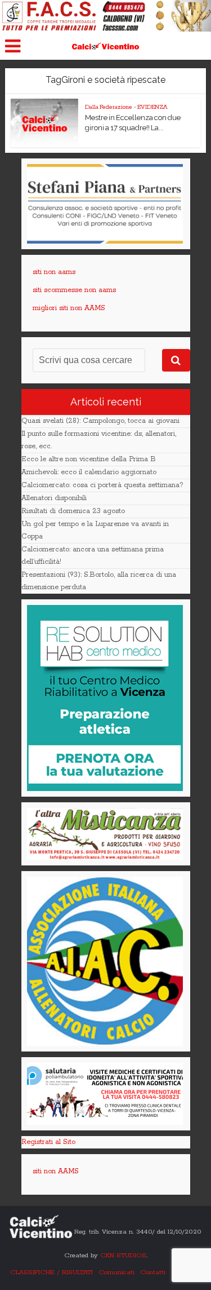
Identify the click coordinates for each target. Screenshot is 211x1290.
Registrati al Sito (48, 1142)
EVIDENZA (152, 107)
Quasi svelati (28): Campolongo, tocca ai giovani (100, 421)
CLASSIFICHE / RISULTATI (51, 1272)
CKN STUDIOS (123, 1255)
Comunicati (116, 1272)
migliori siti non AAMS (69, 308)
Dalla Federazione (108, 107)
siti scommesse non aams (74, 290)
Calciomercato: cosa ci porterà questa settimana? (102, 485)
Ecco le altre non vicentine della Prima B (88, 459)
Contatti (152, 1272)
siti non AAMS (56, 1171)
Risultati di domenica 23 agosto (73, 511)
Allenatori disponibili (54, 498)
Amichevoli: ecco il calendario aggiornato (88, 472)
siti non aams (54, 272)
